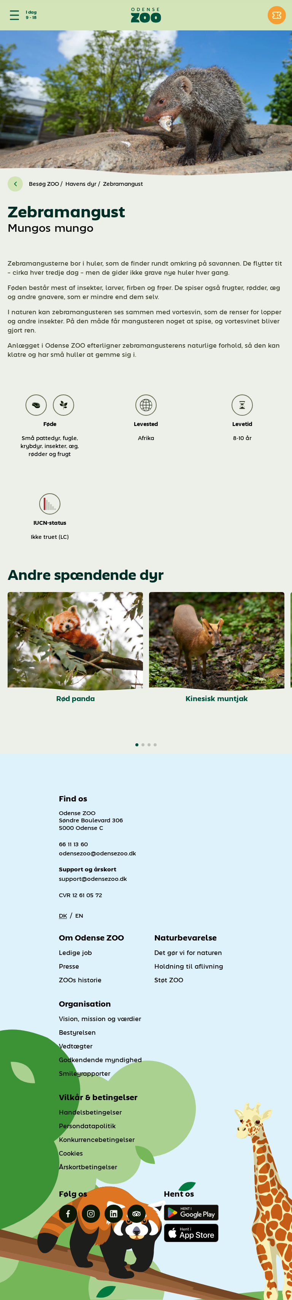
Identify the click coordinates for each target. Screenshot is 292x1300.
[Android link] (191, 1213)
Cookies (71, 1153)
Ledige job (75, 953)
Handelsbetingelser (90, 1112)
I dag (31, 12)
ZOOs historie (80, 980)
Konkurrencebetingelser (97, 1140)
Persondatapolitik (87, 1126)
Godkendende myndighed (100, 1060)
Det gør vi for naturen (188, 953)
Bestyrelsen (77, 1033)
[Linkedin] (114, 1214)
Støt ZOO (168, 980)
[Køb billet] (277, 15)
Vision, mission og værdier (100, 1019)
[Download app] (191, 1233)
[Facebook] (68, 1214)
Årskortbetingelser (88, 1167)
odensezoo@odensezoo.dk (97, 853)
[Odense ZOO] (145, 15)
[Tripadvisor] (136, 1214)
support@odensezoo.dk (93, 878)
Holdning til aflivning (188, 967)
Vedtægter (75, 1046)
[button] (136, 744)
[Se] (13, 15)
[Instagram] (91, 1214)
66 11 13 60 (73, 844)
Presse (69, 967)
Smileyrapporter (84, 1074)
